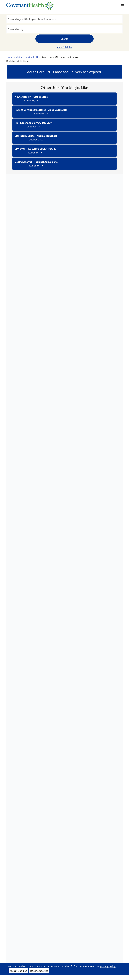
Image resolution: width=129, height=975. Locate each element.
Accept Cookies (18, 970)
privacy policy (108, 966)
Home (10, 56)
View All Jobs (64, 47)
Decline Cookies (39, 970)
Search (64, 38)
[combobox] (64, 19)
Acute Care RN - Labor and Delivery (61, 56)
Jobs (19, 56)
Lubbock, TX (32, 56)
